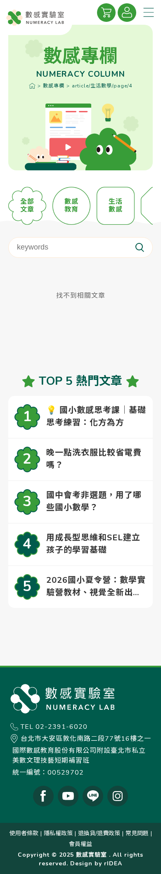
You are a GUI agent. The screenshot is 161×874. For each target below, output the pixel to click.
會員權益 (80, 844)
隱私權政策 (58, 833)
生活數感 (116, 205)
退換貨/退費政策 (99, 833)
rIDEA (113, 863)
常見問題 (137, 833)
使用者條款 (23, 833)
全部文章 (27, 205)
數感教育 (71, 205)
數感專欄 (53, 85)
